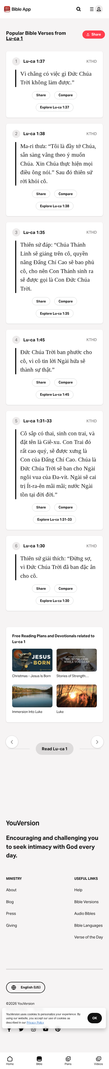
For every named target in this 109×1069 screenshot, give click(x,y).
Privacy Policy (35, 1022)
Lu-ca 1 (14, 38)
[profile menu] (95, 9)
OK (94, 1018)
